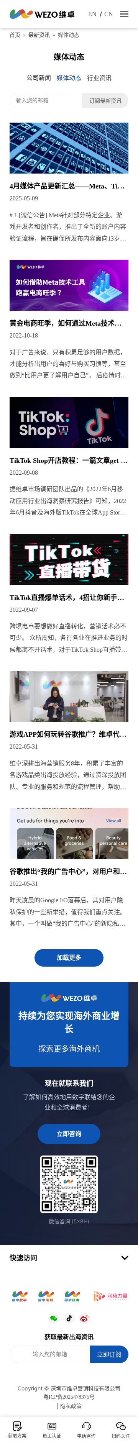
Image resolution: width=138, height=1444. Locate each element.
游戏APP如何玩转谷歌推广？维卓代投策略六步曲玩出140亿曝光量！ (68, 735)
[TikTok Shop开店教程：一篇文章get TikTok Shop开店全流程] (69, 422)
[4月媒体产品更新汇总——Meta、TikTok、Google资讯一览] (69, 148)
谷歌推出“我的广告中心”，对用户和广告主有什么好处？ (68, 872)
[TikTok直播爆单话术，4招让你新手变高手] (69, 559)
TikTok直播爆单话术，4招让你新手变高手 (67, 598)
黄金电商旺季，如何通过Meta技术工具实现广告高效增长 (66, 324)
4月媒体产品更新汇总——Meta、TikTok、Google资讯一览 (68, 187)
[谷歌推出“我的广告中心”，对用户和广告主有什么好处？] (69, 833)
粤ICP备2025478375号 (69, 1397)
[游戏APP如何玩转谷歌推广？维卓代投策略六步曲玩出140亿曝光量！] (69, 696)
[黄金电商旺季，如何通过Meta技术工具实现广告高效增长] (69, 285)
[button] (124, 14)
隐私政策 (71, 1406)
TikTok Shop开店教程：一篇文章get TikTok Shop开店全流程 (68, 461)
